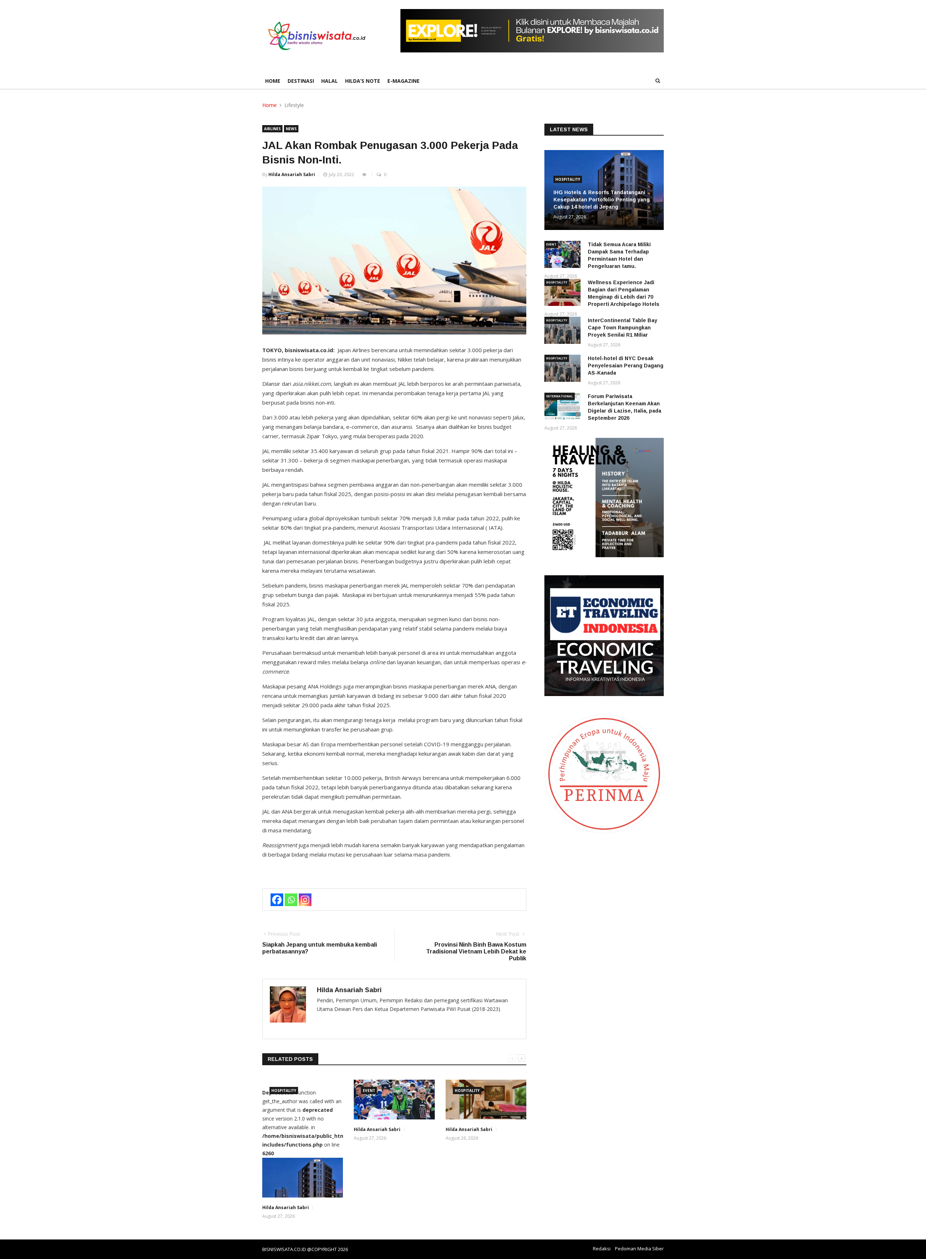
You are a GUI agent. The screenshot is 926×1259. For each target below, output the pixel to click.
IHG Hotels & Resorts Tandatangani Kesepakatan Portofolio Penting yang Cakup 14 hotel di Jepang (601, 199)
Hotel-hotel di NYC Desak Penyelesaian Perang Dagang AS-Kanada (625, 365)
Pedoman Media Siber (639, 1248)
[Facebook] (277, 899)
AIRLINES (272, 128)
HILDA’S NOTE (362, 80)
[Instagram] (305, 899)
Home (272, 80)
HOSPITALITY (283, 1090)
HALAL (329, 80)
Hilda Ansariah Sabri (291, 174)
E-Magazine (403, 80)
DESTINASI (301, 80)
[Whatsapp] (291, 899)
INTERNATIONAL (559, 396)
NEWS (291, 128)
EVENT (369, 1090)
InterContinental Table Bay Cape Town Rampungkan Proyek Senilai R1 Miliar (622, 327)
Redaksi (602, 1248)
